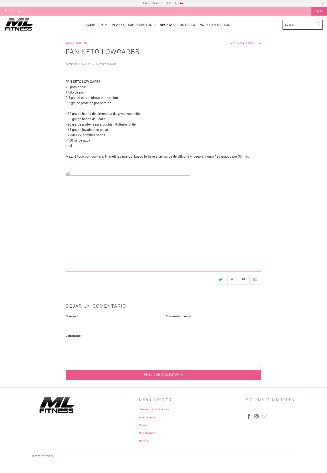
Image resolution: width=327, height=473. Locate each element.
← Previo (236, 43)
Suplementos (140, 24)
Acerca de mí (97, 24)
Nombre (72, 316)
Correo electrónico (179, 316)
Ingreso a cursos (214, 24)
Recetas (167, 24)
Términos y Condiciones (154, 409)
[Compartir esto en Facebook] (232, 280)
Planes (118, 24)
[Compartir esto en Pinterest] (243, 280)
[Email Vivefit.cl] (19, 11)
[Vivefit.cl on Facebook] (5, 11)
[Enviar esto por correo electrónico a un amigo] (255, 280)
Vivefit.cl (47, 456)
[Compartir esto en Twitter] (220, 280)
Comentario (74, 335)
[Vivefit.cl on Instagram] (12, 11)
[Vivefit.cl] (18, 25)
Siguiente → (253, 43)
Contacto (186, 24)
